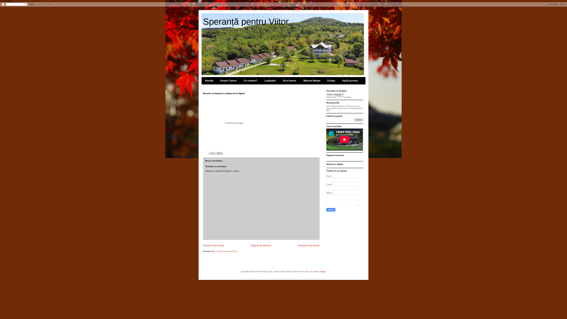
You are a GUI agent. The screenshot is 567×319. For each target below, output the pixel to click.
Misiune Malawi (311, 80)
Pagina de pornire (260, 245)
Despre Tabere (228, 80)
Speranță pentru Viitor (246, 22)
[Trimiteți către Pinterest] (221, 153)
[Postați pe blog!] (212, 153)
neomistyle (304, 271)
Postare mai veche (309, 245)
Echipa (331, 80)
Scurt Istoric (289, 80)
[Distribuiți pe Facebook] (218, 153)
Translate (347, 97)
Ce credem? (250, 80)
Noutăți (209, 80)
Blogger (322, 271)
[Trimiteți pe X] (215, 153)
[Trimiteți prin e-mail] (210, 153)
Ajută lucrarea (350, 80)
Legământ (270, 80)
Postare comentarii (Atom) (226, 251)
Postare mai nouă (213, 245)
